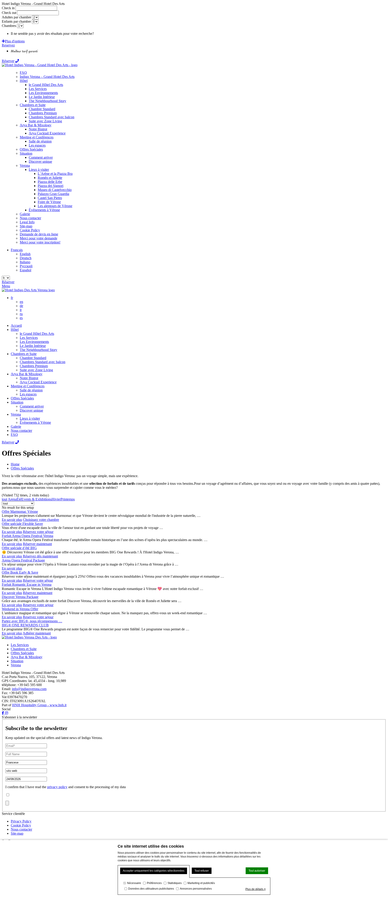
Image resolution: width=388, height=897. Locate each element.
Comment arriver (32, 406)
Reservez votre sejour (38, 605)
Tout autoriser (257, 870)
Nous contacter (21, 430)
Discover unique (31, 410)
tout (4, 499)
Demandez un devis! (109, 33)
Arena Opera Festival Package (23, 560)
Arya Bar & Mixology (26, 374)
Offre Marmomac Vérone (20, 511)
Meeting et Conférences (27, 386)
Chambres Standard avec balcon (42, 362)
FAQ (14, 434)
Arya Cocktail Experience (38, 382)
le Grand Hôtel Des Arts (37, 334)
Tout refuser (201, 870)
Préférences (154, 883)
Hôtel (15, 329)
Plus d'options (15, 41)
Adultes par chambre (16, 17)
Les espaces (28, 394)
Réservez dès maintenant (40, 556)
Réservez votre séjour (38, 532)
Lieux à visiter (30, 418)
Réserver (8, 61)
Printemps (68, 499)
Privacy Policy (21, 821)
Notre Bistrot (29, 378)
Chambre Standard (33, 358)
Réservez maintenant (37, 593)
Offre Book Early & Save (20, 572)
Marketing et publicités (201, 883)
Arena (12, 499)
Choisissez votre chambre (41, 520)
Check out (9, 13)
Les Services (29, 338)
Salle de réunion (31, 390)
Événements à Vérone (35, 422)
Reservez (8, 45)
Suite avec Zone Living (36, 370)
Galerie (16, 426)
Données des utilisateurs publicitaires (151, 888)
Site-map (17, 833)
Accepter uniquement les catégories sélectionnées (153, 870)
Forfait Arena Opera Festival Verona (27, 536)
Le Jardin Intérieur (33, 346)
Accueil (16, 325)
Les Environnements (34, 342)
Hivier (56, 499)
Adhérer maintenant (37, 633)
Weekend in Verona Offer (20, 609)
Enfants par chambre (16, 21)
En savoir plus (12, 520)
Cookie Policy (21, 825)
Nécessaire (134, 883)
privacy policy (57, 787)
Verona (16, 414)
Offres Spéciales (22, 398)
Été (19, 499)
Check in (8, 8)
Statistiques (175, 883)
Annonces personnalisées (196, 888)
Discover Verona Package (20, 597)
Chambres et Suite (24, 354)
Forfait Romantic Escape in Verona (26, 584)
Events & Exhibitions (36, 499)
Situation (17, 402)
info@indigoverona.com (29, 689)
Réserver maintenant (37, 544)
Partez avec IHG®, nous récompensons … (32, 621)
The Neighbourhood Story (38, 350)
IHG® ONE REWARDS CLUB (25, 625)
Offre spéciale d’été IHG (19, 548)
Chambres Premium (34, 366)
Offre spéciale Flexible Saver (22, 524)
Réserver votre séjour (38, 580)
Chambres (9, 26)
